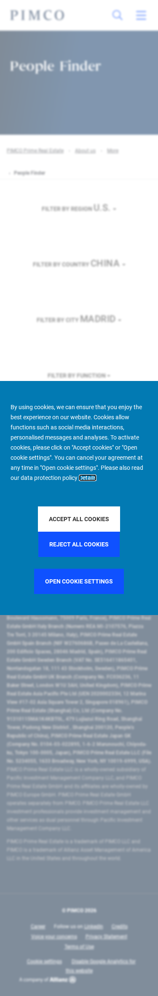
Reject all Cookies (79, 544)
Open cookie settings (79, 581)
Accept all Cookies (79, 519)
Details (87, 477)
